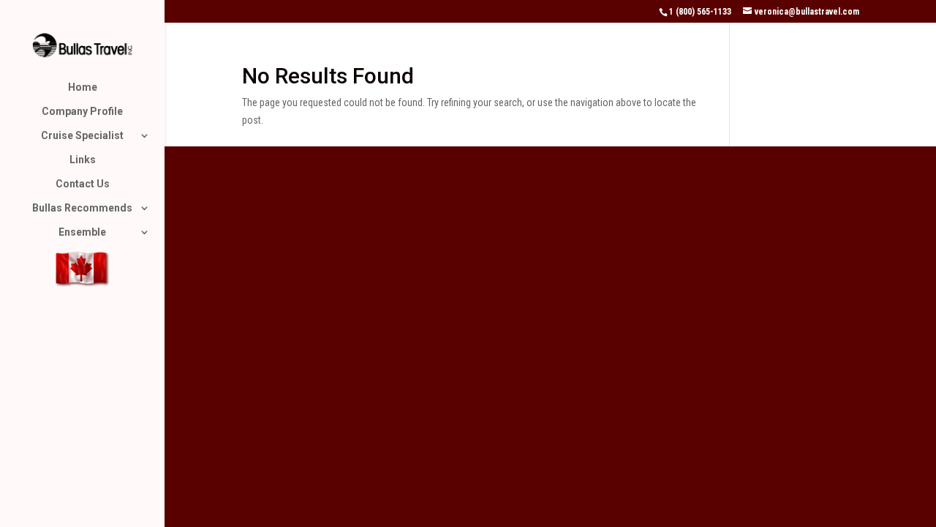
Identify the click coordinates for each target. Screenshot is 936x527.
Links (82, 159)
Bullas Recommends (82, 208)
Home (82, 87)
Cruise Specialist (82, 135)
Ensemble (82, 232)
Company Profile (82, 111)
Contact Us (83, 184)
